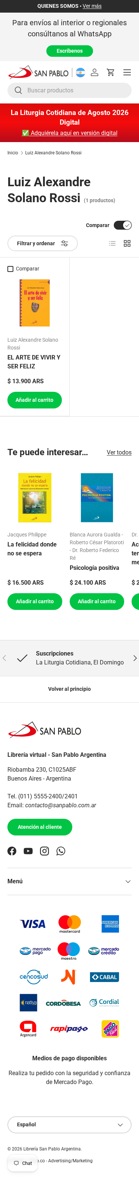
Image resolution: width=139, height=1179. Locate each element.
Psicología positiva (94, 567)
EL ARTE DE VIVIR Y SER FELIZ (33, 362)
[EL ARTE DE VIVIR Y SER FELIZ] (34, 303)
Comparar (97, 225)
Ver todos (119, 452)
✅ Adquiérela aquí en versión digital (70, 133)
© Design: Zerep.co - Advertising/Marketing (50, 1160)
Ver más (92, 6)
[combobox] (69, 90)
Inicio (12, 153)
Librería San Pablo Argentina (52, 1149)
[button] (111, 72)
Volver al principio (69, 689)
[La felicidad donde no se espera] (34, 497)
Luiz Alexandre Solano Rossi (53, 153)
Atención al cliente (40, 827)
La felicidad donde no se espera (32, 549)
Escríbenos (70, 51)
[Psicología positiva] (97, 497)
